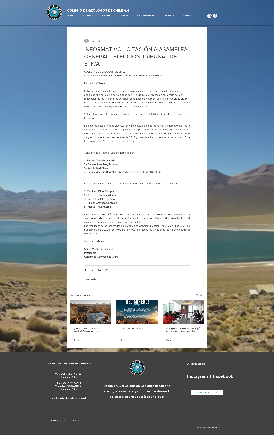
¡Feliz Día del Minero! (131, 328)
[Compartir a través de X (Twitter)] (92, 270)
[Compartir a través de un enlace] (106, 270)
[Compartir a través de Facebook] (85, 270)
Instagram (198, 376)
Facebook (223, 376)
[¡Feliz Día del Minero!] (137, 312)
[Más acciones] (188, 41)
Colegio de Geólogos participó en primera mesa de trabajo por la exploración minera (183, 330)
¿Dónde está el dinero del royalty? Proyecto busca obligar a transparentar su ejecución (87, 330)
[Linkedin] (204, 16)
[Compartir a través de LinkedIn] (99, 270)
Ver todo (200, 295)
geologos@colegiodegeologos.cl (69, 398)
